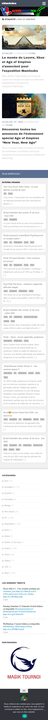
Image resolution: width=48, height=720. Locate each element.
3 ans (5, 599)
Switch (6, 321)
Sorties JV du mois (30, 317)
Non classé (8, 341)
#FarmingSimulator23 (24, 608)
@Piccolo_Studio (26, 593)
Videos (7, 561)
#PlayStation (20, 626)
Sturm (32, 53)
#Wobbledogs (9, 626)
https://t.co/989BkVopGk (13, 629)
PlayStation (18, 242)
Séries (7, 536)
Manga (7, 505)
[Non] (44, 710)
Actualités (7, 53)
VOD (6, 567)
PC (15, 122)
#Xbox (29, 626)
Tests (10, 194)
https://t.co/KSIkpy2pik (13, 596)
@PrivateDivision (10, 593)
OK (24, 716)
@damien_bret (9, 591)
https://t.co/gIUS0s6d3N (13, 614)
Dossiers (8, 493)
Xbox (20, 122)
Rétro (6, 530)
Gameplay (8, 499)
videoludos (9, 3)
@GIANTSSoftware (27, 611)
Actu (5, 219)
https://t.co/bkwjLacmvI (26, 591)
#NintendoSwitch (10, 611)
